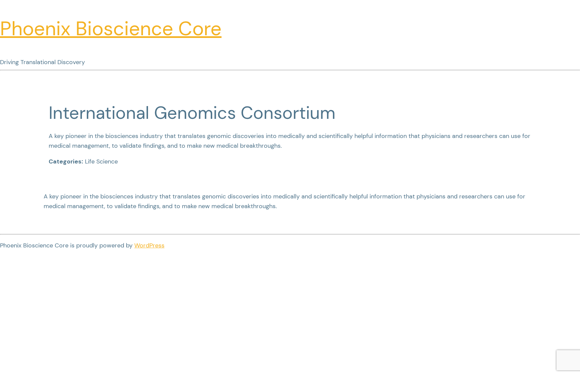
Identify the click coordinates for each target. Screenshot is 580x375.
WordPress (149, 245)
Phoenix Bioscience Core (111, 28)
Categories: (66, 161)
